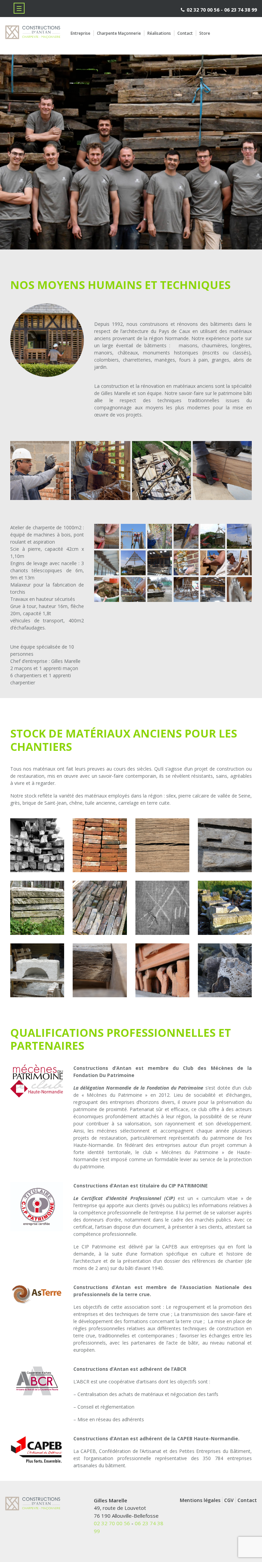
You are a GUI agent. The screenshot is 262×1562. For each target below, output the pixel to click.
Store (204, 33)
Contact (185, 33)
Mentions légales (200, 1500)
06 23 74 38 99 (240, 9)
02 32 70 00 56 (112, 1523)
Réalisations (159, 33)
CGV (229, 1500)
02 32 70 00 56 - (205, 9)
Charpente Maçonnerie (119, 33)
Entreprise (80, 33)
